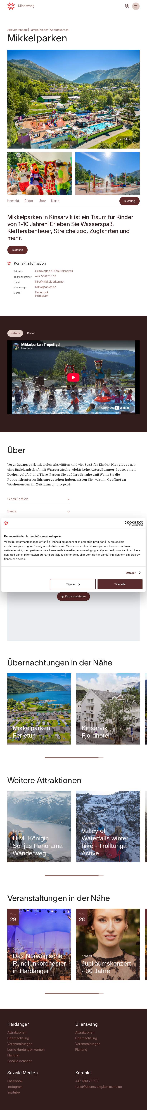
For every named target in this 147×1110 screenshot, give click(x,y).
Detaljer (131, 572)
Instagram (41, 296)
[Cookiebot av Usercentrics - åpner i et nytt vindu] (127, 523)
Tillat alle (119, 584)
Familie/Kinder (39, 30)
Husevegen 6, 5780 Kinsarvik (54, 271)
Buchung (129, 201)
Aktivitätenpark (17, 30)
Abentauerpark (60, 30)
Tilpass (70, 584)
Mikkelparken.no (45, 287)
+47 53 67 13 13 (45, 276)
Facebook (42, 292)
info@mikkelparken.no (49, 282)
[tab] (15, 333)
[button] (136, 6)
